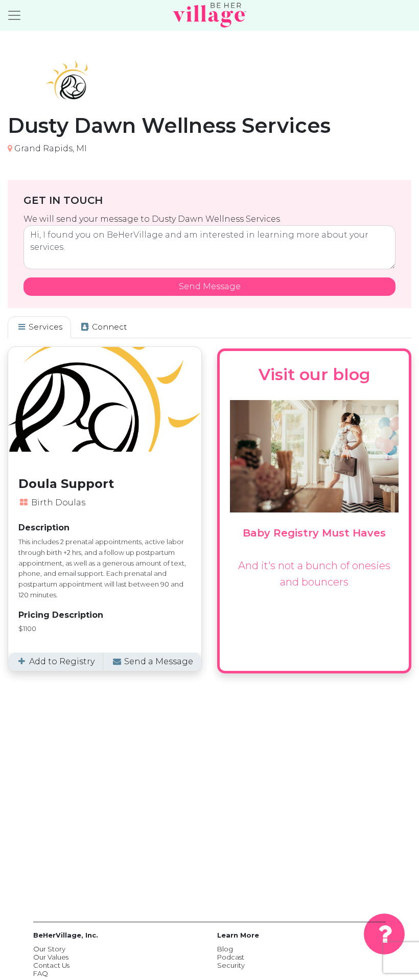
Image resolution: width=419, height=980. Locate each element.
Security (231, 965)
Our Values (50, 957)
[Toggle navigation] (14, 15)
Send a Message (157, 661)
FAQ (40, 973)
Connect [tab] (108, 327)
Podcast (230, 957)
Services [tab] (44, 327)
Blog (225, 949)
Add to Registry (61, 661)
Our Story (49, 949)
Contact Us (51, 965)
